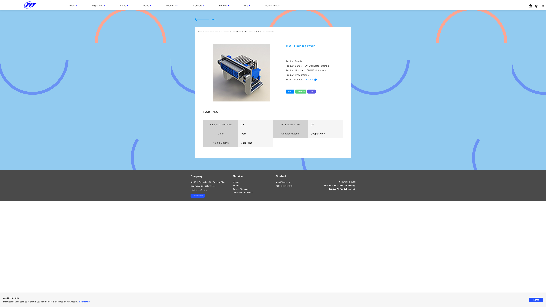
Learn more (84, 301)
